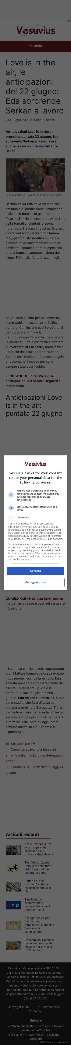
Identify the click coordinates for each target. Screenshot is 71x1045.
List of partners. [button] (54, 539)
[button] (35, 517)
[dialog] (36, 522)
